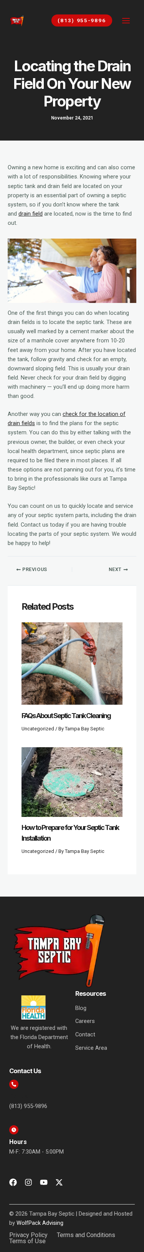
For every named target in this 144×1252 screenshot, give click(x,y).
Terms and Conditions (86, 1235)
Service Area (91, 1047)
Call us (18, 1096)
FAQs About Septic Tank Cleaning (66, 715)
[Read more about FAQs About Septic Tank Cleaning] (72, 663)
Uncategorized (38, 729)
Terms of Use (27, 1241)
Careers (85, 1021)
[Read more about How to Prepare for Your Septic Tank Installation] (72, 781)
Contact (85, 1034)
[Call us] (13, 1084)
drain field (30, 213)
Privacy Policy (28, 1235)
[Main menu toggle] (126, 20)
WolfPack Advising (40, 1222)
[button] (78, 20)
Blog (80, 1008)
